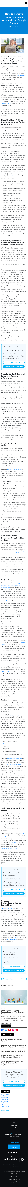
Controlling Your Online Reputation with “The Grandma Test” (13, 1012)
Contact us (14, 1128)
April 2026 (4, 1104)
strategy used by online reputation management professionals (13, 585)
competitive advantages (9, 848)
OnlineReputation (6, 908)
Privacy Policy (14, 1176)
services (14, 842)
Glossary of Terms (14, 1182)
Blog (14, 1122)
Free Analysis (14, 1147)
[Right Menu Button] (26, 3)
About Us (14, 1125)
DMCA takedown (7, 671)
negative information (15, 176)
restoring (4, 600)
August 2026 (5, 1095)
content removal (6, 103)
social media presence (14, 758)
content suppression (15, 715)
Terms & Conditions (14, 1179)
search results (21, 75)
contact (17, 937)
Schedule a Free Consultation (14, 366)
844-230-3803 (12, 939)
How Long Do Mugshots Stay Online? (13, 1051)
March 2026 (5, 1106)
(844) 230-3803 (15, 362)
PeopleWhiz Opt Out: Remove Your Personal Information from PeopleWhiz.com (12, 1063)
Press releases (7, 744)
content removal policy (14, 469)
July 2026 (4, 1097)
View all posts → (6, 1110)
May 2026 (4, 1102)
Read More (5, 1023)
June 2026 (4, 1099)
